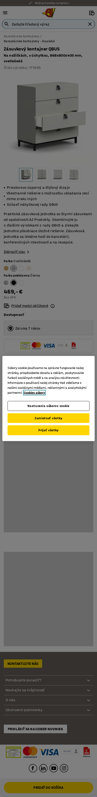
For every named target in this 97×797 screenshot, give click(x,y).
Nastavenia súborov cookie (48, 406)
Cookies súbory (34, 393)
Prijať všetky (48, 430)
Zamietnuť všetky (48, 418)
